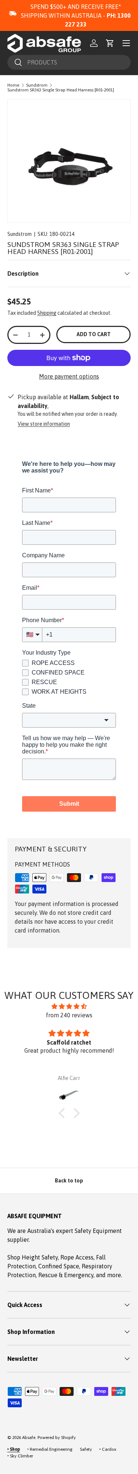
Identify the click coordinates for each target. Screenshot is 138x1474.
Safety (86, 1449)
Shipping (46, 313)
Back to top (69, 1181)
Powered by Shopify (57, 1437)
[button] (110, 43)
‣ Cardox (107, 1449)
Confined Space (58, 1266)
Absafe (28, 1437)
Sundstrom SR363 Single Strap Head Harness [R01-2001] (60, 90)
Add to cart (94, 334)
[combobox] (69, 62)
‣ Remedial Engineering (49, 1449)
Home (13, 85)
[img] (69, 1006)
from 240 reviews (69, 1015)
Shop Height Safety (32, 1257)
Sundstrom (36, 85)
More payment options (69, 376)
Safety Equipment (98, 1230)
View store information (44, 424)
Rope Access (76, 1257)
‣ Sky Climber (20, 1456)
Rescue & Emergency (65, 1275)
